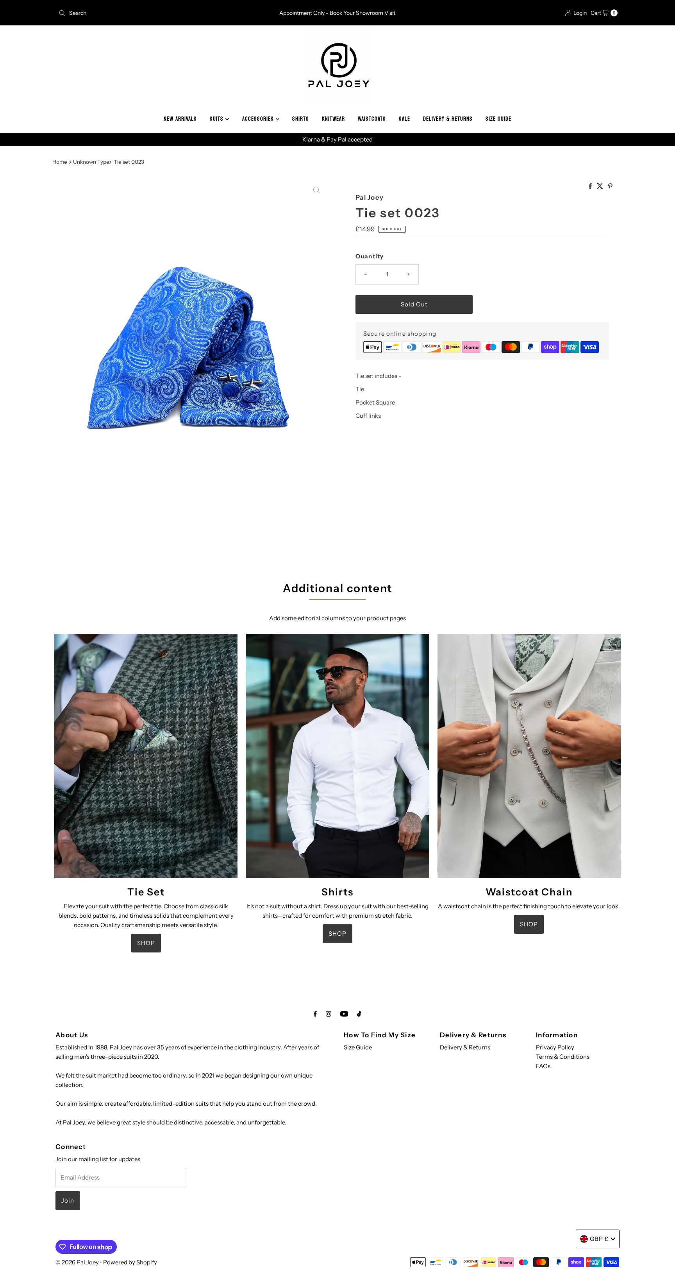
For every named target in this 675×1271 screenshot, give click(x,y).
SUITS (217, 119)
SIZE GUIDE (498, 119)
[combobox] (147, 13)
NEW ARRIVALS (180, 119)
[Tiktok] (359, 1014)
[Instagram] (328, 1014)
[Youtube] (344, 1014)
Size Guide (358, 1047)
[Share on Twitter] (600, 186)
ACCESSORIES (259, 119)
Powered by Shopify (130, 1262)
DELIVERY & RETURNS (448, 119)
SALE (404, 119)
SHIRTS (300, 119)
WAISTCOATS (372, 119)
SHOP (146, 943)
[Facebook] (315, 1014)
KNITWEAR (333, 119)
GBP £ (599, 1238)
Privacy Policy (555, 1047)
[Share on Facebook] (591, 186)
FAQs (543, 1066)
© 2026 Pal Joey (77, 1262)
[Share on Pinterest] (610, 186)
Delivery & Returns (465, 1047)
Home (59, 162)
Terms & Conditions (562, 1056)
